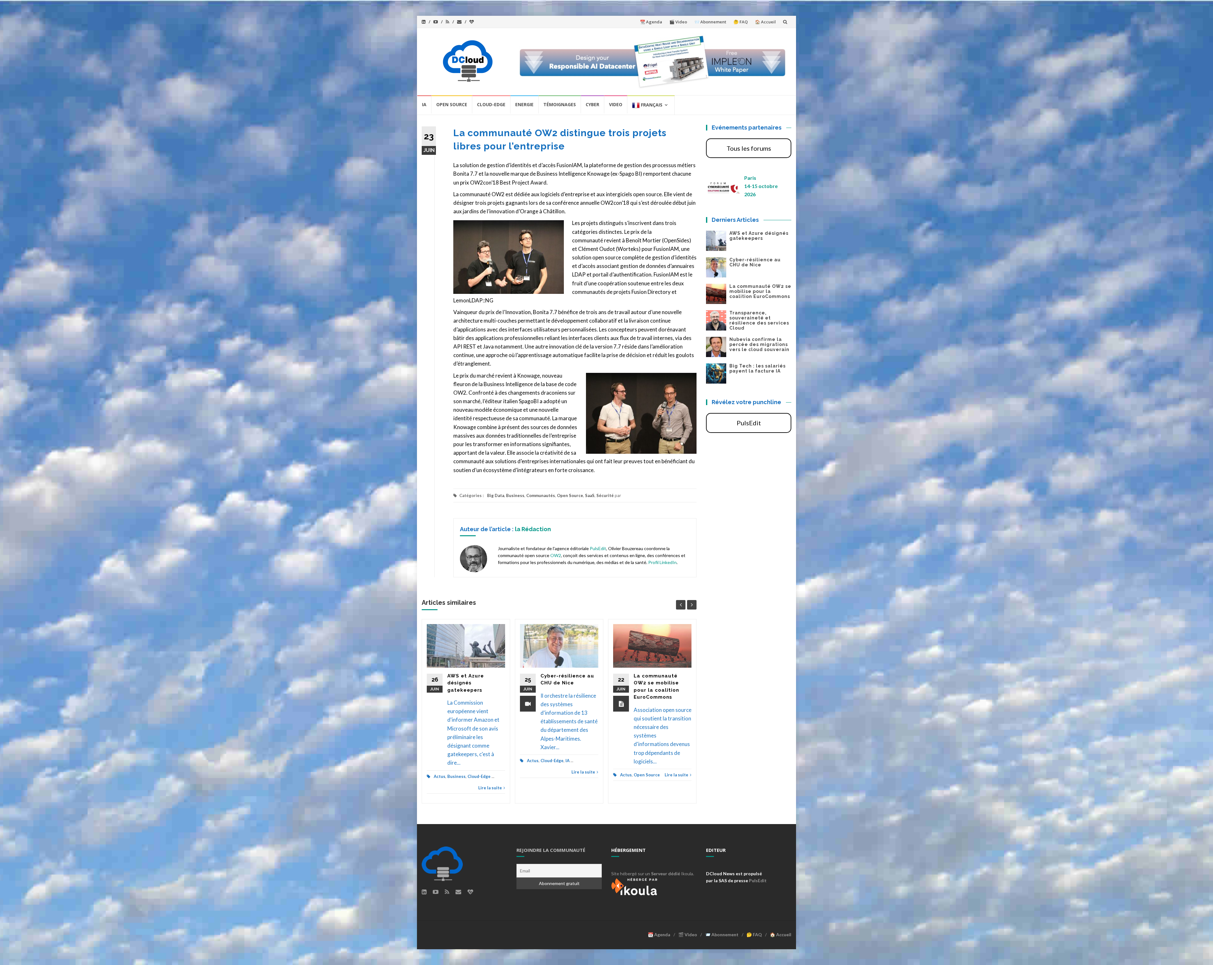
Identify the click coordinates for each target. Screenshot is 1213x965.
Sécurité (605, 495)
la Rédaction (533, 529)
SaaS (589, 495)
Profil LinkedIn (662, 562)
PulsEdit (598, 548)
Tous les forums (749, 148)
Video (615, 104)
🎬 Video (678, 22)
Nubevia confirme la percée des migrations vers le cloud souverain (759, 344)
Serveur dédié (665, 873)
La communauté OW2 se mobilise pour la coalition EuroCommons (760, 291)
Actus (439, 776)
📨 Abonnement (710, 22)
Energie (524, 104)
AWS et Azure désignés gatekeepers (465, 683)
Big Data (495, 495)
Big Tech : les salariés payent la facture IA (757, 368)
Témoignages (559, 104)
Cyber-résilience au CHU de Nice (755, 262)
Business (515, 495)
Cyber (592, 104)
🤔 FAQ (740, 22)
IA (424, 104)
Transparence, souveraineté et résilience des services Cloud (759, 320)
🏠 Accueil (765, 22)
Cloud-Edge (491, 104)
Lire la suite (490, 787)
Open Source (451, 104)
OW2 (555, 555)
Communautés (540, 495)
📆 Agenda (651, 22)
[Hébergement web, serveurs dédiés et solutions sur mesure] (635, 886)
